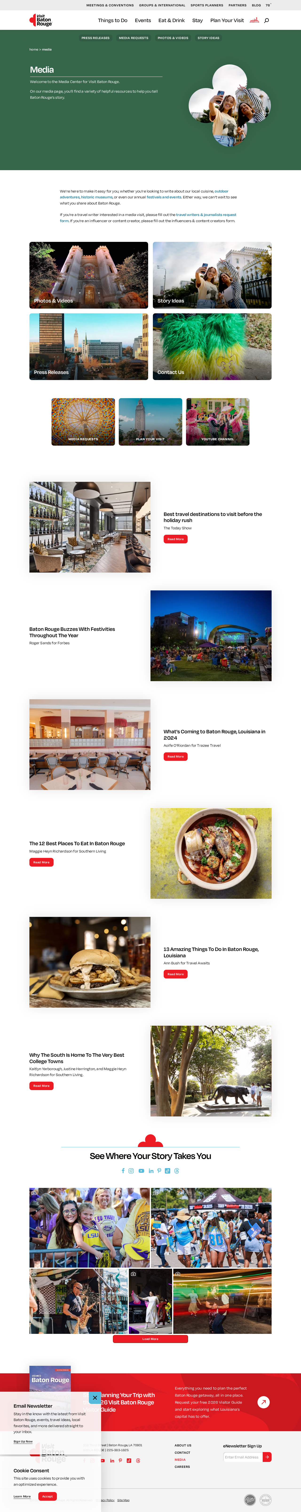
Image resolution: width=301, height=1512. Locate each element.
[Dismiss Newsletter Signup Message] (95, 1398)
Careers (182, 1467)
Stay (197, 20)
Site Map (123, 1500)
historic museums (97, 197)
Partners (238, 5)
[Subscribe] (267, 1457)
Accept (47, 1496)
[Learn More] (263, 1402)
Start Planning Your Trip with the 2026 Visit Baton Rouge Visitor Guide (119, 1402)
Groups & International (162, 5)
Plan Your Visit (227, 20)
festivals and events (164, 197)
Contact (182, 1452)
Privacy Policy (105, 1500)
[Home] (40, 20)
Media (180, 1459)
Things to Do (112, 20)
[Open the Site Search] (267, 20)
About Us (183, 1445)
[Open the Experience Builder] (254, 20)
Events (143, 20)
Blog (256, 5)
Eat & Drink (171, 20)
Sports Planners (207, 5)
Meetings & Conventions (110, 5)
